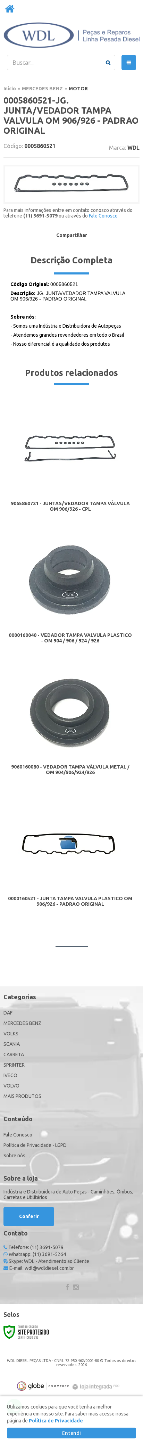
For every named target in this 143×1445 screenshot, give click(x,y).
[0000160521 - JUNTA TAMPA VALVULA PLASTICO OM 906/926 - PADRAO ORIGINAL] (70, 856)
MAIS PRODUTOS (22, 1096)
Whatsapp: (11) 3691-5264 (37, 1254)
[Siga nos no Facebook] (67, 1288)
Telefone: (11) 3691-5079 (35, 1247)
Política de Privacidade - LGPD (35, 1145)
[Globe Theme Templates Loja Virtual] (43, 1386)
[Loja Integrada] (97, 1387)
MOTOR (78, 88)
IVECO (10, 1075)
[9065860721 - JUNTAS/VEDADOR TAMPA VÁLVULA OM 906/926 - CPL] (70, 461)
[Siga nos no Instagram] (75, 1288)
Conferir (29, 1216)
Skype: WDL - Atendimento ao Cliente (48, 1261)
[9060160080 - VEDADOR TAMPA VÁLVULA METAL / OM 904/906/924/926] (70, 725)
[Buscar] (108, 62)
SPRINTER (14, 1065)
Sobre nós (14, 1155)
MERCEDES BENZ (42, 88)
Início (9, 88)
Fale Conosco (103, 216)
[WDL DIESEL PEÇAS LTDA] (71, 35)
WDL (133, 148)
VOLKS (10, 1033)
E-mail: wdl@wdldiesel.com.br (41, 1268)
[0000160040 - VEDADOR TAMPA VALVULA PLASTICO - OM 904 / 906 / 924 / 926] (70, 593)
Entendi (71, 1433)
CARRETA (13, 1054)
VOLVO (11, 1086)
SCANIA (11, 1044)
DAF (7, 1013)
